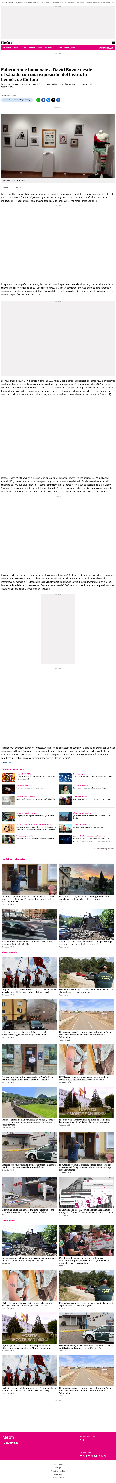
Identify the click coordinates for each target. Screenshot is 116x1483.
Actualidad (7, 48)
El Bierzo (59, 48)
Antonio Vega (63, 1215)
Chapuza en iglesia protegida (67, 2)
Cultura (23, 48)
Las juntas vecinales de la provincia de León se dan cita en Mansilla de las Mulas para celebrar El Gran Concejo (29, 990)
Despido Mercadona (81, 2)
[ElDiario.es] (106, 48)
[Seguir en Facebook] (86, 1456)
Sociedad (31, 48)
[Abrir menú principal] (113, 43)
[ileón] (15, 1437)
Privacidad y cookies (58, 1471)
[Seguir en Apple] (83, 1440)
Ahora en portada (9, 952)
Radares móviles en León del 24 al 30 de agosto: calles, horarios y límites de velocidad (27, 942)
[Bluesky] (48, 100)
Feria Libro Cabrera (54, 2)
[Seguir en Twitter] (84, 1456)
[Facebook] (43, 100)
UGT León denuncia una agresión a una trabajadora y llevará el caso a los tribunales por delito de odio (84, 1078)
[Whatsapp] (38, 100)
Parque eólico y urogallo (43, 2)
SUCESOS (89, 2)
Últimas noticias (9, 1220)
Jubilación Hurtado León (99, 2)
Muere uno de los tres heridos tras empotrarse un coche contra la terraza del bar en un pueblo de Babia (28, 1211)
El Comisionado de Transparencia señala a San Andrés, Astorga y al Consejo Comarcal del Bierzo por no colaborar (86, 1211)
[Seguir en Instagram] (92, 1456)
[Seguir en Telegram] (89, 1456)
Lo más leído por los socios (13, 859)
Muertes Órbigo (32, 2)
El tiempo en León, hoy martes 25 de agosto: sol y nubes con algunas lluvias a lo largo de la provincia (85, 897)
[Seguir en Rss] (105, 1456)
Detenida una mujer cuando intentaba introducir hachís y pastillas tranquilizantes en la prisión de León (29, 1166)
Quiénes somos (58, 1464)
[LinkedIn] (58, 100)
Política (15, 48)
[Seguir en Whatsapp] (102, 1456)
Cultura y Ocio (6, 763)
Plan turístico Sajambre (21, 2)
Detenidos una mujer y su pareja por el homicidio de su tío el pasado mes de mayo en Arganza (86, 990)
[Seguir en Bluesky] (81, 1456)
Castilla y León (69, 48)
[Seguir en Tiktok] (99, 1456)
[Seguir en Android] (80, 1440)
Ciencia (39, 48)
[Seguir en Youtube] (95, 1456)
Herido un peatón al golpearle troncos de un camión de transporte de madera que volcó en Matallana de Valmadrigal (85, 1034)
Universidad (49, 48)
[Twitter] (53, 100)
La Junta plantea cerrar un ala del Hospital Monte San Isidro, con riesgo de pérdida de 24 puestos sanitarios (84, 1121)
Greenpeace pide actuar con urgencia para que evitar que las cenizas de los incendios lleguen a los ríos (29, 1259)
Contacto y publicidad (58, 1478)
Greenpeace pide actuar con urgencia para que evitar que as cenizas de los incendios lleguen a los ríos (86, 942)
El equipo (58, 1468)
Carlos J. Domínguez (8, 1127)
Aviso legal (58, 1474)
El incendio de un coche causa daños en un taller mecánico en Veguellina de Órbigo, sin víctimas (25, 1033)
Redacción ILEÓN (8, 904)
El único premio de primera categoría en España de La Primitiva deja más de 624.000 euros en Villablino (27, 1078)
